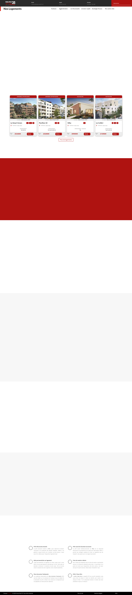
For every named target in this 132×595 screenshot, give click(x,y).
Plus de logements (66, 140)
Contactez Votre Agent (25, 484)
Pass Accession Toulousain (55, 576)
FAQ (116, 593)
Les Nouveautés (75, 9)
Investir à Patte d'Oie (111, 267)
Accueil (12, 23)
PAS (49, 548)
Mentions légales (98, 593)
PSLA (93, 548)
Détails (29, 134)
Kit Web (9, 593)
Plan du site (80, 593)
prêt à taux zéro (78, 576)
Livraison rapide (85, 9)
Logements (17, 51)
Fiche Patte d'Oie (66, 211)
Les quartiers (27, 9)
